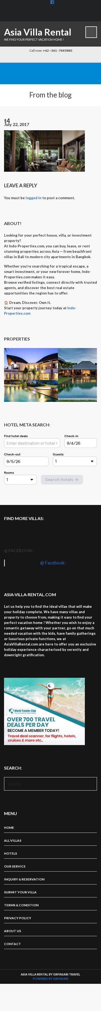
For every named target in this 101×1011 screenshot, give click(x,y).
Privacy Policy (17, 918)
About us (12, 931)
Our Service (15, 866)
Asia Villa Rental (37, 31)
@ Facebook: (18, 550)
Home (9, 828)
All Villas (12, 840)
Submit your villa (20, 892)
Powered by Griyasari (50, 978)
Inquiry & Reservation (24, 879)
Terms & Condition (21, 905)
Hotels (10, 853)
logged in (33, 198)
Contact (12, 944)
